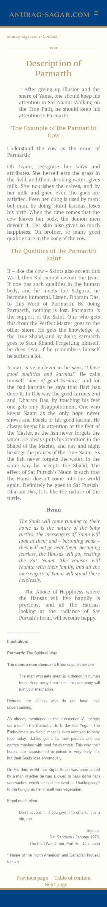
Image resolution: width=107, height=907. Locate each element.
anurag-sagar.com (23, 36)
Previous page (32, 878)
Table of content (72, 878)
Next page (56, 884)
